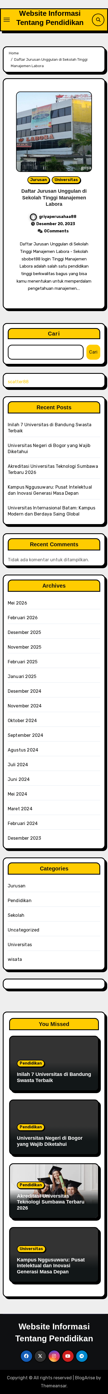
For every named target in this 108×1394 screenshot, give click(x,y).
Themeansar (53, 1385)
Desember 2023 (24, 838)
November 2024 (25, 706)
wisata (15, 959)
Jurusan (38, 179)
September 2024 (25, 735)
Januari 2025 (22, 676)
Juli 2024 (18, 764)
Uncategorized (24, 930)
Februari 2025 (23, 661)
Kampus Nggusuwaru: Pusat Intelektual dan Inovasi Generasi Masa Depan (51, 1265)
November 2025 (25, 647)
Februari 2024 (23, 823)
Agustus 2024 (23, 750)
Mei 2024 (17, 794)
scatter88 (18, 381)
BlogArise (85, 1377)
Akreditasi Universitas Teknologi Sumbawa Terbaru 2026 (50, 1202)
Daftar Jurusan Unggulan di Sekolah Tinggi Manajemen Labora (54, 197)
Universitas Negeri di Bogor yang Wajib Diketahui (50, 1141)
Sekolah (16, 915)
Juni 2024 (19, 779)
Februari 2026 (23, 617)
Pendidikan (20, 900)
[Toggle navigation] (7, 20)
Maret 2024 (20, 808)
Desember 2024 (25, 691)
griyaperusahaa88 (57, 216)
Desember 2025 (24, 632)
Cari (54, 334)
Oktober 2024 (22, 720)
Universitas (66, 179)
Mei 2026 (17, 603)
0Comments (56, 231)
